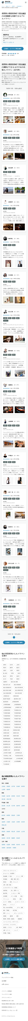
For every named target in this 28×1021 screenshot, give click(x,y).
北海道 (3, 786)
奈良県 (23, 822)
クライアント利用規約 (7, 991)
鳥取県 (3, 831)
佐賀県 (8, 844)
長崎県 (13, 844)
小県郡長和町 (19, 6)
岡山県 (13, 831)
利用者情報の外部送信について (9, 1007)
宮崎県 (3, 847)
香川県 (8, 838)
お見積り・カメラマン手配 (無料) (12, 48)
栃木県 (8, 796)
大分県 (23, 844)
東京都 (3, 799)
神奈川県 (9, 799)
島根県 (8, 831)
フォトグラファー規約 (7, 994)
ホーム (3, 6)
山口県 (23, 831)
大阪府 (13, 822)
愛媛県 (13, 838)
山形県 (3, 789)
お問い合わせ (5, 984)
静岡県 (8, 815)
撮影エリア (8, 6)
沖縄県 (14, 847)
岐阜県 (3, 815)
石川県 (13, 805)
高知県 (18, 838)
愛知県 (13, 815)
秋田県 (23, 786)
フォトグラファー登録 (7, 977)
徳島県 (3, 838)
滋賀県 (3, 822)
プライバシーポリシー (7, 997)
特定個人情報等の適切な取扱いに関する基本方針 (13, 1003)
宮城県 (18, 786)
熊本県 (18, 844)
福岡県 (3, 844)
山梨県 (23, 805)
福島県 (8, 789)
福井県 (18, 805)
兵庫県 (18, 822)
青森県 (8, 786)
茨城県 (3, 796)
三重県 (18, 815)
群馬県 (13, 796)
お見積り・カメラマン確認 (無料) (14, 959)
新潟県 (3, 805)
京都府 (8, 822)
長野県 (13, 6)
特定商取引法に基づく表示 (8, 1000)
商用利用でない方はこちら (9, 1010)
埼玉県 (18, 796)
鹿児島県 (9, 847)
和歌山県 (4, 825)
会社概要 (4, 981)
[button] (5, 665)
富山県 (8, 805)
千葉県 (23, 796)
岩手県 (13, 786)
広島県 (18, 831)
